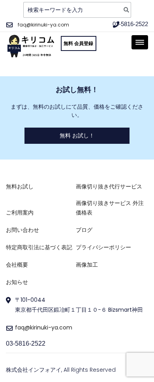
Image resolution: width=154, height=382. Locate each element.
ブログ (84, 230)
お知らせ (17, 282)
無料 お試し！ (77, 135)
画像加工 (87, 265)
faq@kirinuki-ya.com (43, 24)
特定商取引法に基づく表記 (39, 247)
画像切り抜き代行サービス (109, 186)
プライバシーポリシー (103, 247)
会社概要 (17, 265)
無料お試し (20, 186)
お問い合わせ (22, 230)
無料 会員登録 (78, 43)
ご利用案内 (20, 212)
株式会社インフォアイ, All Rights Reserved (61, 370)
